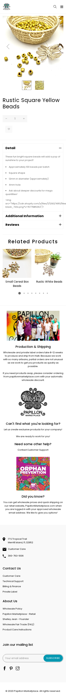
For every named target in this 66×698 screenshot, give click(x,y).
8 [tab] (47, 293)
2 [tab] (23, 293)
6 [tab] (39, 293)
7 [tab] (43, 293)
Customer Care (17, 549)
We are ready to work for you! (33, 436)
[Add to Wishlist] (8, 129)
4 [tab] (31, 293)
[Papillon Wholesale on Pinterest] (11, 668)
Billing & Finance (12, 586)
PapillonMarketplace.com (40, 505)
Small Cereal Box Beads (17, 284)
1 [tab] (19, 293)
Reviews (12, 224)
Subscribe (53, 658)
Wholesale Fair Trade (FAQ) (18, 624)
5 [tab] (35, 293)
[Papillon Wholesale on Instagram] (18, 668)
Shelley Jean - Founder (16, 619)
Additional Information (24, 216)
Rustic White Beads (49, 282)
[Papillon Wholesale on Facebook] (5, 668)
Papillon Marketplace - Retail (19, 614)
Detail (10, 148)
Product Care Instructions (17, 629)
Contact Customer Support (33, 450)
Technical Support (13, 581)
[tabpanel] (17, 269)
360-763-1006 (16, 555)
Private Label (10, 591)
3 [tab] (27, 293)
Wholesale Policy (12, 608)
